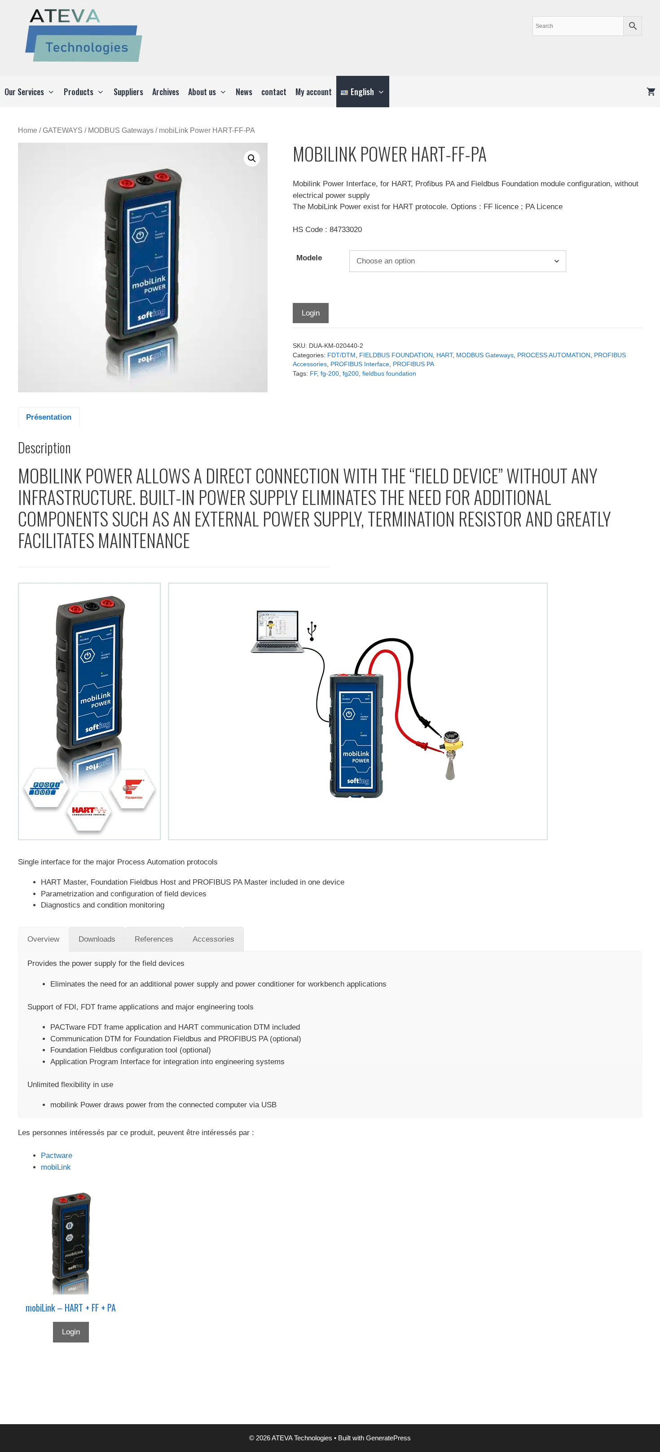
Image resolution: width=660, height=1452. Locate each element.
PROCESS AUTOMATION (553, 355)
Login (311, 313)
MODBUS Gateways (121, 130)
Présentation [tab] (48, 417)
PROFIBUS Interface (359, 364)
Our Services (24, 91)
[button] (252, 158)
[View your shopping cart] (651, 91)
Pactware (56, 1155)
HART (444, 355)
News (244, 91)
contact (273, 91)
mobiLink (56, 1167)
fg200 (351, 373)
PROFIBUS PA (413, 364)
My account (313, 91)
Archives (165, 91)
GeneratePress (388, 1438)
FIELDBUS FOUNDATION (396, 355)
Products (78, 91)
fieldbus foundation (389, 373)
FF (313, 373)
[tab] (43, 939)
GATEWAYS (63, 130)
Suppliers (128, 91)
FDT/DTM (341, 355)
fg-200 (330, 373)
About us (202, 91)
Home (27, 130)
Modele (309, 258)
